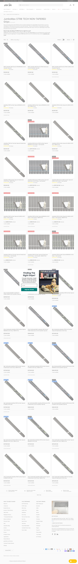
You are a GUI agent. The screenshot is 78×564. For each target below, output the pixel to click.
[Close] (57, 271)
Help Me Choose (29, 289)
